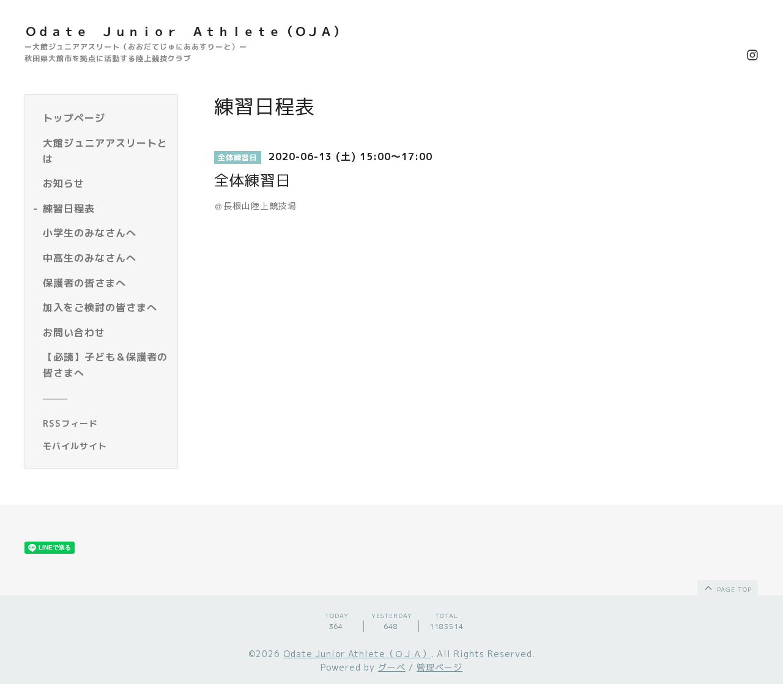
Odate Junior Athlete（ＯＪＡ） (357, 654)
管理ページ (439, 667)
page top (733, 589)
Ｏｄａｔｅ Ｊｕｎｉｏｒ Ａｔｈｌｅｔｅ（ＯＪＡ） (185, 31)
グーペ (392, 667)
